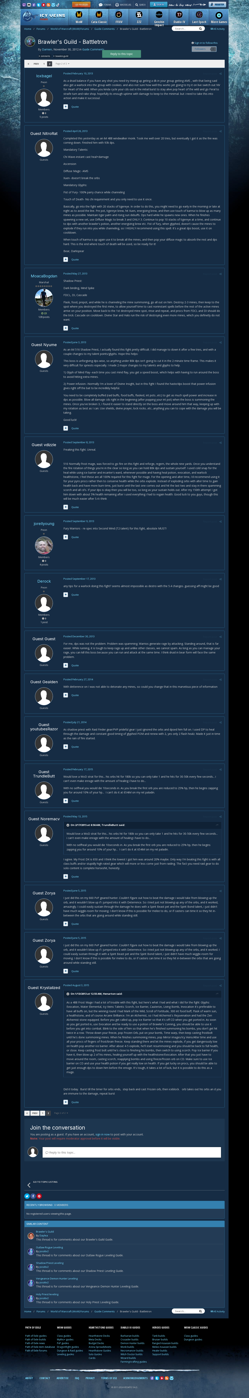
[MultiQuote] (65, 106)
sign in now (103, 1134)
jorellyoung (44, 523)
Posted (78, 73)
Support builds (160, 1354)
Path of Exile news (35, 1343)
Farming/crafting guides (134, 1361)
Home (29, 29)
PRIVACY (90, 1378)
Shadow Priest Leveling (49, 1263)
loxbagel (44, 76)
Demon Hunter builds (132, 1343)
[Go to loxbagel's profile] (44, 98)
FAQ (77, 1378)
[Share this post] (220, 73)
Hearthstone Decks (99, 1335)
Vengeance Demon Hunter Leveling (57, 1278)
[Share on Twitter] (27, 1196)
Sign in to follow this (206, 43)
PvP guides (63, 1343)
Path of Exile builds (35, 1339)
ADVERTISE (62, 1378)
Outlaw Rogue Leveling (49, 1247)
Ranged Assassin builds (165, 1343)
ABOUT (29, 1378)
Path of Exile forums (36, 1350)
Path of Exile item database (40, 1347)
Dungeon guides (193, 1339)
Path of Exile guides (35, 1335)
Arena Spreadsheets (100, 1347)
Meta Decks (95, 1339)
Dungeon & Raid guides (70, 1350)
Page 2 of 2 (62, 63)
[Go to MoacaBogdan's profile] (44, 298)
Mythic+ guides (65, 1339)
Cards (92, 1358)
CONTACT (44, 1378)
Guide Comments (106, 29)
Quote (75, 106)
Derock (44, 581)
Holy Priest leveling (47, 1294)
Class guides (64, 1335)
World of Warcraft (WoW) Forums (71, 29)
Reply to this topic (121, 54)
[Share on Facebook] (33, 1196)
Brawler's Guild (45, 1231)
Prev (36, 63)
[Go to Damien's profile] (30, 41)
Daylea (43, 1235)
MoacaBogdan (44, 276)
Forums (42, 29)
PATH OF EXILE (33, 1327)
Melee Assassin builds (164, 1347)
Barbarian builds (130, 1335)
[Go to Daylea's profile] (31, 1236)
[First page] (28, 63)
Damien (47, 49)
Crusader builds (129, 1339)
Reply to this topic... (61, 1152)
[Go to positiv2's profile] (31, 1252)
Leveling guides (65, 1354)
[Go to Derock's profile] (44, 603)
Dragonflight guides (68, 1347)
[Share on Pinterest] (39, 1196)
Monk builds (127, 1347)
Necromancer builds (132, 1350)
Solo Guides (95, 1354)
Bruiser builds (160, 1339)
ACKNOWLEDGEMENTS (135, 1378)
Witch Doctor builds (131, 1354)
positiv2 (44, 1251)
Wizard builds (128, 1358)
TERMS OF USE (109, 1378)
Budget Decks (96, 1343)
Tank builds (158, 1335)
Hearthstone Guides (100, 1350)
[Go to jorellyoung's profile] (44, 545)
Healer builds (159, 1350)
